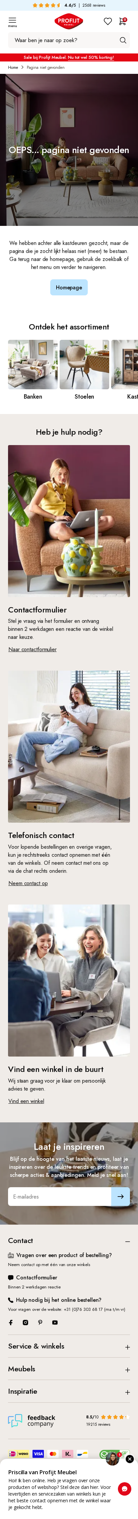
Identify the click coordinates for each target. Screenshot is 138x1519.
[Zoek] (123, 40)
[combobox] (69, 40)
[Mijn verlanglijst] (107, 21)
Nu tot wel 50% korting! (91, 57)
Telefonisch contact (41, 835)
